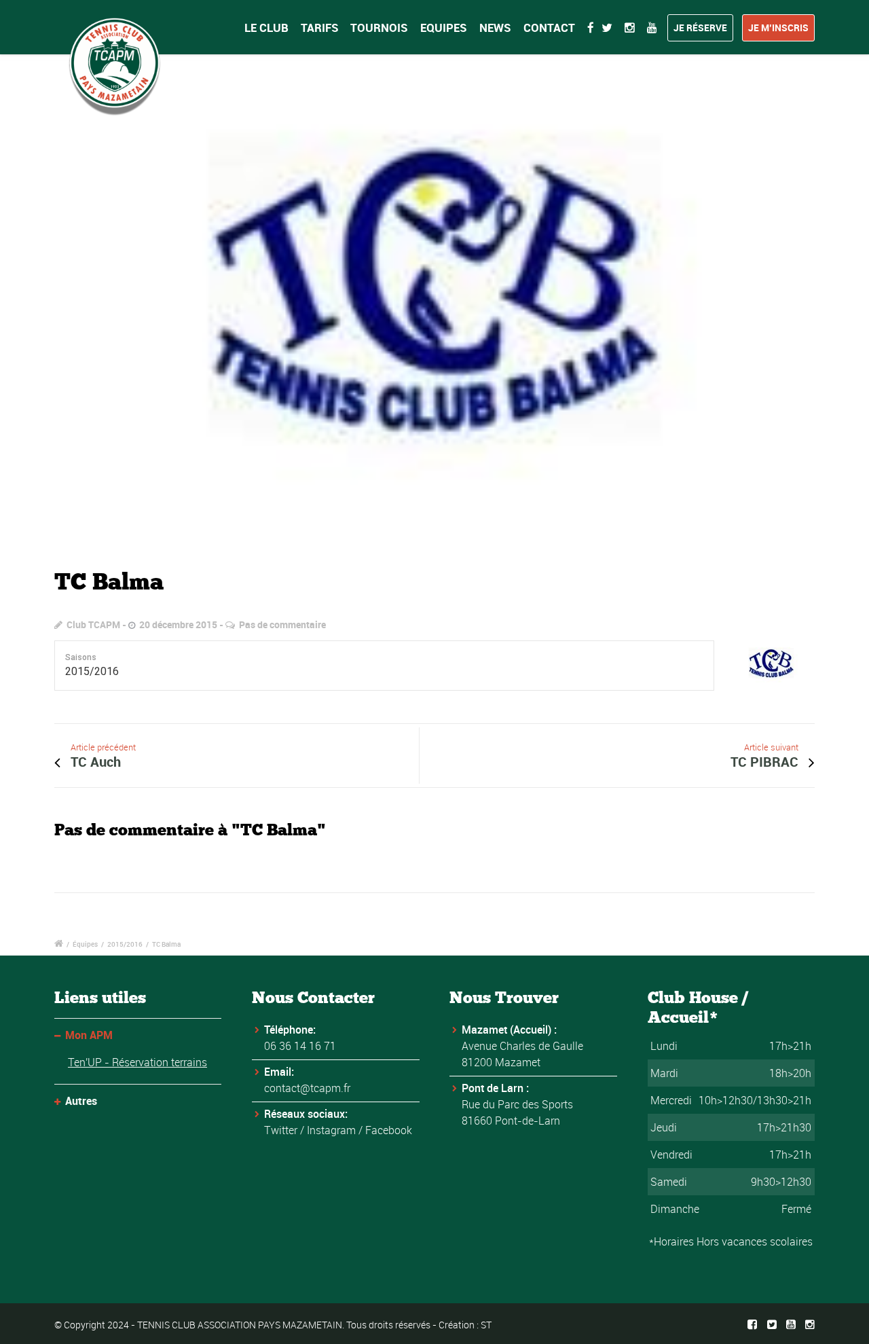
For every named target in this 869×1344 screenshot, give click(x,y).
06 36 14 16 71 (300, 1045)
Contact (549, 27)
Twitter (280, 1130)
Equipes (443, 27)
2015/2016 (125, 944)
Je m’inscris (778, 27)
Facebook (388, 1130)
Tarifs (320, 27)
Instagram (331, 1130)
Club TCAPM (93, 624)
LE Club (266, 27)
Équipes (85, 944)
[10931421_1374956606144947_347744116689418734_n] (434, 302)
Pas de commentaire (282, 624)
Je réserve (700, 27)
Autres (81, 1100)
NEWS (495, 27)
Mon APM (89, 1035)
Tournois (379, 27)
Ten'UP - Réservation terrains (137, 1062)
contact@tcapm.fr (307, 1087)
